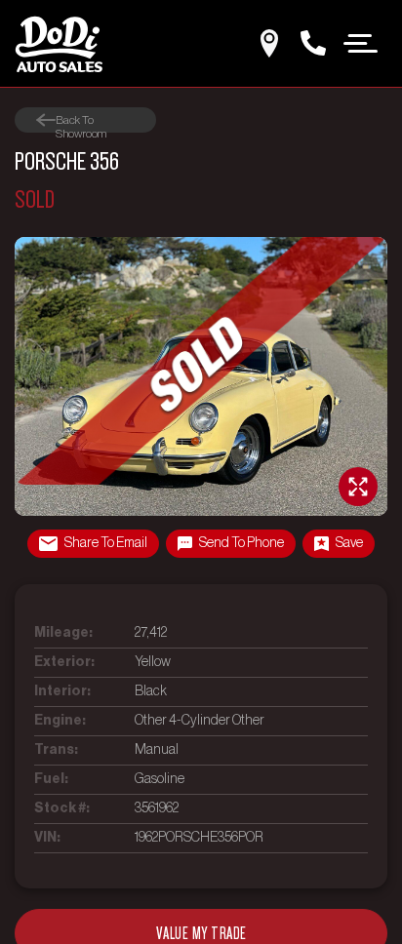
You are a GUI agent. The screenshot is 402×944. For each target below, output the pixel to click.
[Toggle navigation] (361, 41)
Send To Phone (241, 543)
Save (349, 543)
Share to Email (105, 543)
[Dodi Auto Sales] (58, 43)
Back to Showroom (81, 120)
